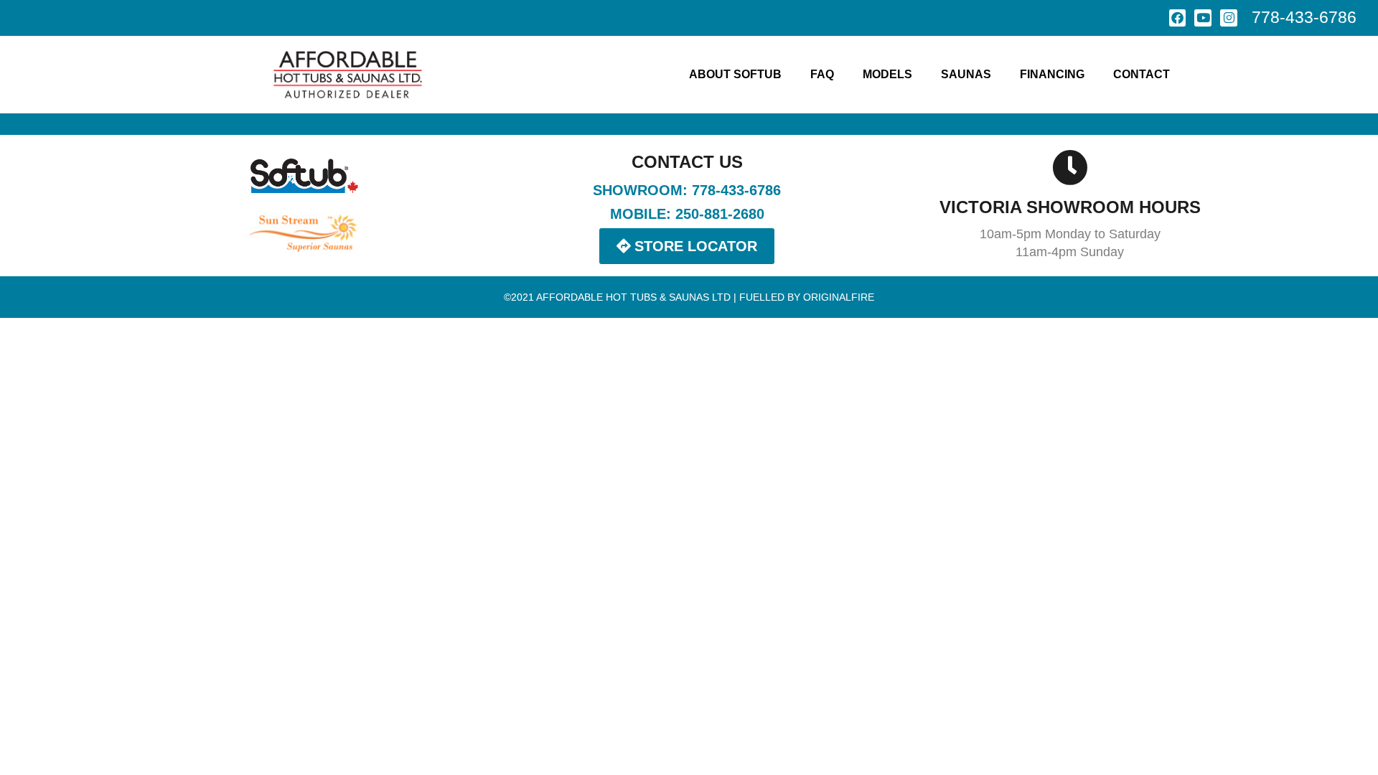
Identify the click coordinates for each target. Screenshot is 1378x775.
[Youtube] (1202, 18)
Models (887, 74)
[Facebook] (1177, 18)
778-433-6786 (1304, 17)
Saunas (966, 74)
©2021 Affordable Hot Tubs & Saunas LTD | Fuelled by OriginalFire (689, 297)
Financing (1052, 74)
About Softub (735, 74)
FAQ (822, 74)
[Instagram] (1228, 18)
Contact (1141, 74)
